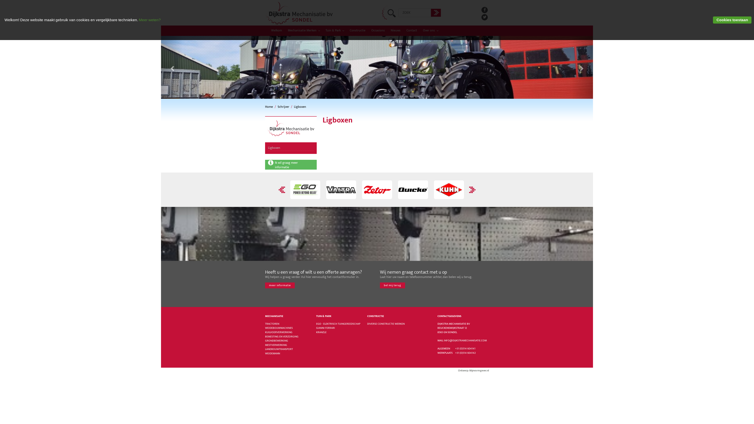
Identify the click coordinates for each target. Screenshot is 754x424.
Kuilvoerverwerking (278, 332)
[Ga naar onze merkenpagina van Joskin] (449, 189)
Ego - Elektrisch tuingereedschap (338, 324)
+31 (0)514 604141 (465, 348)
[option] (305, 189)
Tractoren (272, 324)
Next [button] (472, 189)
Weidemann (272, 353)
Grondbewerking (276, 340)
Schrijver (283, 107)
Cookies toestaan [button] (732, 20)
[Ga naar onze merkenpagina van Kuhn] (413, 189)
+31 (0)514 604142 (465, 353)
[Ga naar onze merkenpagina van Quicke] (377, 189)
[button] (172, 67)
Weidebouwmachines (279, 328)
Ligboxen (300, 107)
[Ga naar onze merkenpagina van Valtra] (305, 189)
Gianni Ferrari (325, 328)
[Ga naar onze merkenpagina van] (341, 189)
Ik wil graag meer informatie (287, 165)
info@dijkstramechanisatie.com (465, 340)
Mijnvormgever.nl (479, 370)
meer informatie (280, 285)
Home (269, 107)
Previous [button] (282, 189)
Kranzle (321, 332)
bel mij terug (392, 285)
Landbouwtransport (279, 349)
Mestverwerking (276, 345)
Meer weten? (150, 20)
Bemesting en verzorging (281, 336)
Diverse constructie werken (386, 324)
